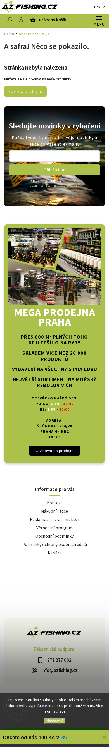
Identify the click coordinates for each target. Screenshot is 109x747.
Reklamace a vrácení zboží (54, 520)
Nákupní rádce (54, 511)
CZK (97, 7)
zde (62, 711)
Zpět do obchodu (25, 91)
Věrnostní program (54, 528)
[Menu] (99, 18)
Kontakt (54, 503)
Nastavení (54, 721)
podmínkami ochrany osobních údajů (54, 185)
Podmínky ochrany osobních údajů (54, 545)
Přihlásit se (54, 169)
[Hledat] (9, 20)
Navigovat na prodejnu (55, 450)
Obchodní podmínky (54, 536)
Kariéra (54, 553)
